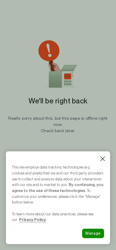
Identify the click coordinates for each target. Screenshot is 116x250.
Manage (93, 233)
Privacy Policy (32, 219)
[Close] (102, 158)
